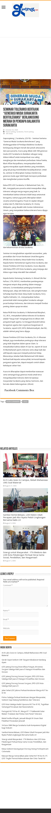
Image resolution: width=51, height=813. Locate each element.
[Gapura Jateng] (25, 9)
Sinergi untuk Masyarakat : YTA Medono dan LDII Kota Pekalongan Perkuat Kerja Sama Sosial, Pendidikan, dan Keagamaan (24, 555)
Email (6, 619)
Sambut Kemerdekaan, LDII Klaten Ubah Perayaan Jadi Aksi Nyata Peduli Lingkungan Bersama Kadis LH (24, 517)
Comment (7, 585)
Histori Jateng (11, 132)
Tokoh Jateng (29, 132)
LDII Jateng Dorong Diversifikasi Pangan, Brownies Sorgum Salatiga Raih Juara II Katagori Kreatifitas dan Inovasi (23, 669)
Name (6, 611)
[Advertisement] (25, 27)
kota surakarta (13, 402)
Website (6, 628)
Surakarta (19, 132)
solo (25, 402)
